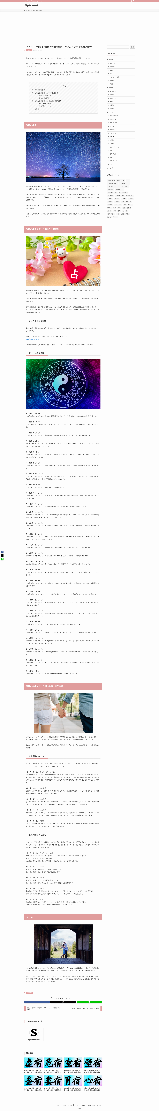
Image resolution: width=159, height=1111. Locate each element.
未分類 (111, 168)
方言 (114, 211)
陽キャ (115, 217)
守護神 (109, 208)
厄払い (130, 205)
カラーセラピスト (112, 192)
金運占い (112, 108)
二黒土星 (109, 201)
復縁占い (112, 94)
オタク (127, 186)
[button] (37, 1002)
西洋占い (112, 143)
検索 (132, 47)
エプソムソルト (111, 186)
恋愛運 (129, 208)
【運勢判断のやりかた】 (45, 106)
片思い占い (113, 98)
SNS (128, 180)
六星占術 (112, 66)
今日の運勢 (113, 91)
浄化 (119, 211)
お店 (111, 164)
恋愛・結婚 (113, 154)
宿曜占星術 (28, 50)
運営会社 (99, 1105)
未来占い (112, 105)
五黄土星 (116, 201)
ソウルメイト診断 (114, 77)
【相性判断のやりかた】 (45, 103)
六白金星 (109, 205)
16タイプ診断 (113, 122)
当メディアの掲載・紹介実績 (65, 1105)
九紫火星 (130, 198)
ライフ (111, 150)
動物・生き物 (113, 161)
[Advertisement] (79, 26)
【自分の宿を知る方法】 (45, 95)
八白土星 (128, 201)
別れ (120, 205)
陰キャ (109, 217)
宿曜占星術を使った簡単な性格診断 (46, 93)
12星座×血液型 (114, 116)
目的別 (111, 87)
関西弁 (128, 214)
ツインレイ (113, 136)
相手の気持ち (111, 214)
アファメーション (112, 183)
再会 (115, 205)
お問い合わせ (91, 1105)
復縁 (123, 208)
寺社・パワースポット (116, 147)
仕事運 (111, 101)
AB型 (118, 180)
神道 (118, 214)
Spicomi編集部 (34, 1040)
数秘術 (111, 70)
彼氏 (119, 208)
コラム (111, 112)
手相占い (112, 84)
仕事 (111, 157)
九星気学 (112, 129)
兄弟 (122, 201)
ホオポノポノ (129, 195)
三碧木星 (123, 198)
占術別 (111, 59)
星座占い (112, 80)
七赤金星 (116, 198)
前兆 (125, 205)
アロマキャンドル (124, 183)
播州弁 (109, 211)
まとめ (37, 109)
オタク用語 (110, 189)
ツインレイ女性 (120, 195)
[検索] (133, 1)
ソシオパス (110, 195)
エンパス (120, 186)
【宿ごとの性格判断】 (44, 98)
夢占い (111, 73)
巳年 (114, 208)
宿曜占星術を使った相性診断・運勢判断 (48, 101)
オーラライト (119, 189)
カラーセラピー (123, 192)
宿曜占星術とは (40, 90)
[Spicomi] (31, 5)
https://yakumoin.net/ (32, 339)
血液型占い (113, 119)
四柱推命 (112, 126)
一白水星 (109, 198)
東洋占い (112, 140)
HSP (123, 180)
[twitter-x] (131, 1)
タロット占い (113, 63)
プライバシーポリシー (80, 1105)
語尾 (122, 214)
